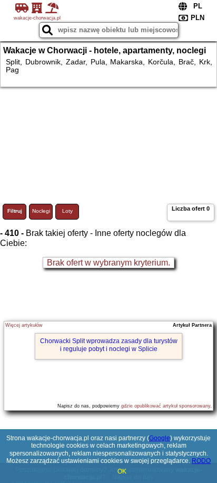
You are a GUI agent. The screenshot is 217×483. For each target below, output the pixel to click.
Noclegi (41, 211)
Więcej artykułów (24, 325)
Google (159, 438)
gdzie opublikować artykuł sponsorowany (165, 406)
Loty (67, 211)
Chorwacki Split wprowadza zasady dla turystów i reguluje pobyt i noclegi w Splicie (108, 344)
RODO (201, 461)
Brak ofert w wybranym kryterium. (108, 262)
